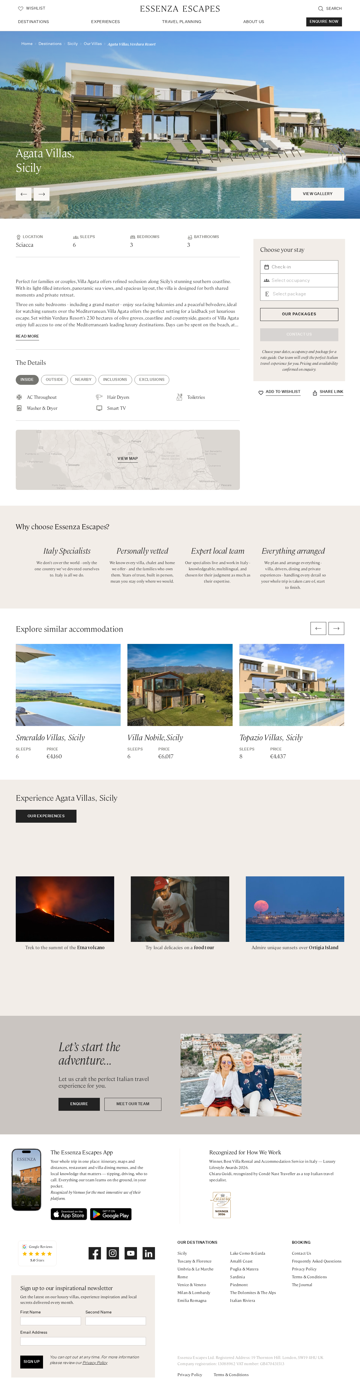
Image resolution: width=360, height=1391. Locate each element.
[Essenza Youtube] (131, 1253)
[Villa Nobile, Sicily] (179, 685)
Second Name (99, 1312)
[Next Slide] (42, 194)
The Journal (302, 1284)
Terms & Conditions (309, 1276)
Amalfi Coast (241, 1260)
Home (27, 44)
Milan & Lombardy (193, 1292)
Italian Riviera (242, 1300)
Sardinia (237, 1276)
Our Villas (93, 44)
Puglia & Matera (244, 1268)
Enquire (79, 1104)
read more (27, 336)
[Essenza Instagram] (113, 1253)
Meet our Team (132, 1104)
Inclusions (115, 380)
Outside (55, 380)
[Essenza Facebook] (95, 1253)
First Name (30, 1312)
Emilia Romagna (192, 1300)
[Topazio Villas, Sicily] (291, 685)
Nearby (83, 380)
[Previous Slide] (24, 194)
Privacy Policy (94, 1363)
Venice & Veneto (191, 1284)
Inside (27, 380)
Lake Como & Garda (247, 1253)
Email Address (33, 1333)
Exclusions (152, 380)
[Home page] (180, 9)
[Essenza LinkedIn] (149, 1253)
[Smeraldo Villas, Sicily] (68, 685)
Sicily (73, 44)
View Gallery (317, 194)
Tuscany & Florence (194, 1260)
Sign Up (32, 1362)
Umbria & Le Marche (195, 1268)
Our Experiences (46, 816)
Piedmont (239, 1284)
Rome (182, 1276)
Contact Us (301, 1253)
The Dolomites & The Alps (253, 1292)
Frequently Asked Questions (317, 1260)
